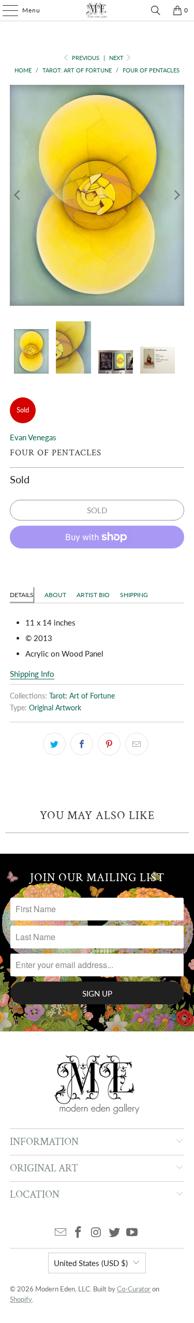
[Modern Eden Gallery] (97, 10)
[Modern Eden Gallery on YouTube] (132, 1232)
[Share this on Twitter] (54, 744)
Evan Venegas (33, 437)
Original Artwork (55, 708)
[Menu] (5, 10)
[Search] (156, 10)
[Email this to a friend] (136, 744)
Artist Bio (93, 595)
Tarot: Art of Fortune (82, 696)
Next (117, 57)
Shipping (134, 595)
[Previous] (17, 195)
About (55, 595)
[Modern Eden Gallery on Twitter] (114, 1232)
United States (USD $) (91, 1263)
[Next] (176, 195)
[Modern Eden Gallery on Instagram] (97, 1232)
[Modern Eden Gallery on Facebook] (78, 1232)
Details (22, 595)
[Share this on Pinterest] (109, 744)
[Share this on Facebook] (81, 744)
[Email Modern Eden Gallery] (60, 1232)
